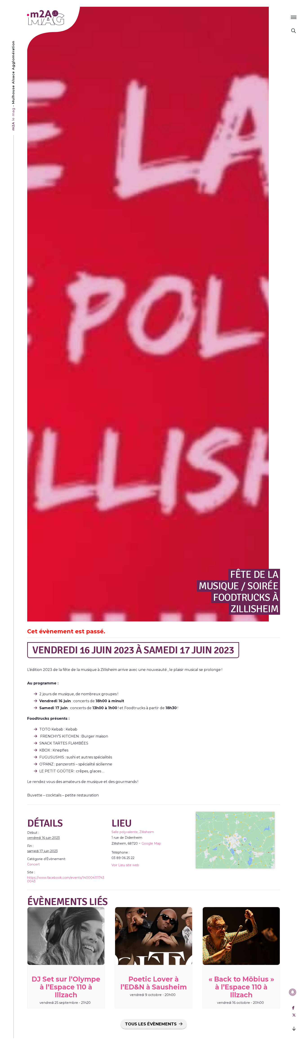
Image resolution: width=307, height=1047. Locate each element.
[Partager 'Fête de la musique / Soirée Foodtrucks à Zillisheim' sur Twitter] (294, 1015)
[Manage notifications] (292, 992)
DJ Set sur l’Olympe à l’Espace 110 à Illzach (66, 987)
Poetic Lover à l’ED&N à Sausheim (153, 983)
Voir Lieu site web (125, 865)
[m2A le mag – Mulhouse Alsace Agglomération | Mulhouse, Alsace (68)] (60, 17)
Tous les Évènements (151, 1024)
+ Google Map (150, 843)
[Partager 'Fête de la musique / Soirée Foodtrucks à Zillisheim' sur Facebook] (293, 1008)
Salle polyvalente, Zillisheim (132, 832)
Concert (33, 864)
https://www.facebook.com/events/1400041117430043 (65, 879)
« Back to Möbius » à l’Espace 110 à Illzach (241, 987)
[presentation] (66, 936)
